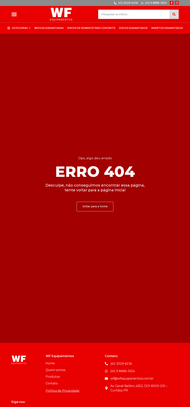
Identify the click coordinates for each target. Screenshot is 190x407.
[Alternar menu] (14, 14)
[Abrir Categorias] (30, 28)
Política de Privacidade (62, 391)
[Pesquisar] (174, 14)
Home (50, 363)
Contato (52, 383)
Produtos (53, 376)
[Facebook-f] (171, 3)
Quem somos (55, 370)
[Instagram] (177, 3)
